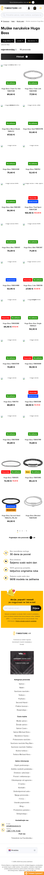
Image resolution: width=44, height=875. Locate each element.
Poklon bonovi (21, 706)
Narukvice (31, 41)
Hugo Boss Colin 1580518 (33, 285)
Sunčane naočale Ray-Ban (22, 743)
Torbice (22, 695)
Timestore (6, 21)
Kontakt (21, 787)
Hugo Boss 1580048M (11, 285)
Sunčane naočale (21, 691)
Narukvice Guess (21, 735)
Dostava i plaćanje (21, 772)
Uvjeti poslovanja (21, 765)
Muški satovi (21, 721)
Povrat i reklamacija (21, 776)
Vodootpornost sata (21, 791)
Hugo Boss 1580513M (33, 401)
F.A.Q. (21, 798)
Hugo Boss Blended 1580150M (33, 516)
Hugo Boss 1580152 (33, 169)
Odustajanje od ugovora (21, 780)
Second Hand (21, 702)
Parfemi (21, 698)
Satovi (21, 684)
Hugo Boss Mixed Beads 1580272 (11, 130)
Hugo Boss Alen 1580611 (11, 247)
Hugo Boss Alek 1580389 (11, 207)
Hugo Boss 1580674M (33, 439)
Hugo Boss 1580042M (11, 169)
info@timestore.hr (13, 826)
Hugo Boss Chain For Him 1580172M (11, 89)
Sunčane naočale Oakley (21, 747)
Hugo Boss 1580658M (11, 323)
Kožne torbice (21, 750)
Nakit (13, 21)
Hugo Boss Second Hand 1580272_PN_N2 (11, 516)
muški (19, 41)
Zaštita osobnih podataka (21, 769)
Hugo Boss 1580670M (11, 364)
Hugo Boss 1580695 (11, 477)
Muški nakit (20, 21)
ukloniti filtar (5, 45)
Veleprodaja (21, 813)
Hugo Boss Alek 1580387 (33, 247)
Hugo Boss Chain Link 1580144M (33, 89)
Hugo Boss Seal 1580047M (33, 129)
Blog (21, 806)
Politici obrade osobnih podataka (26, 621)
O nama (21, 784)
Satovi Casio (21, 728)
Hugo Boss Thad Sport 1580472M (33, 208)
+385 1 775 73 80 (13, 831)
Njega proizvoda (21, 795)
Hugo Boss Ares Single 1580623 (33, 324)
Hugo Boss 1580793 (11, 401)
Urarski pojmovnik (21, 802)
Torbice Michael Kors (21, 754)
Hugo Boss (7, 41)
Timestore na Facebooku (21, 838)
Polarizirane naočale (21, 739)
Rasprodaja (21, 710)
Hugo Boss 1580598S (33, 477)
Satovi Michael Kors (21, 732)
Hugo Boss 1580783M (11, 439)
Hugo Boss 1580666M (33, 364)
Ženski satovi (21, 724)
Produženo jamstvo (21, 810)
